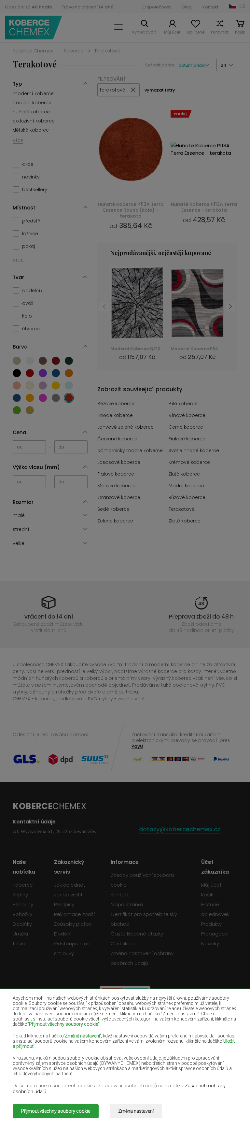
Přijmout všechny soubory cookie (55, 1111)
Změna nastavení (136, 1111)
